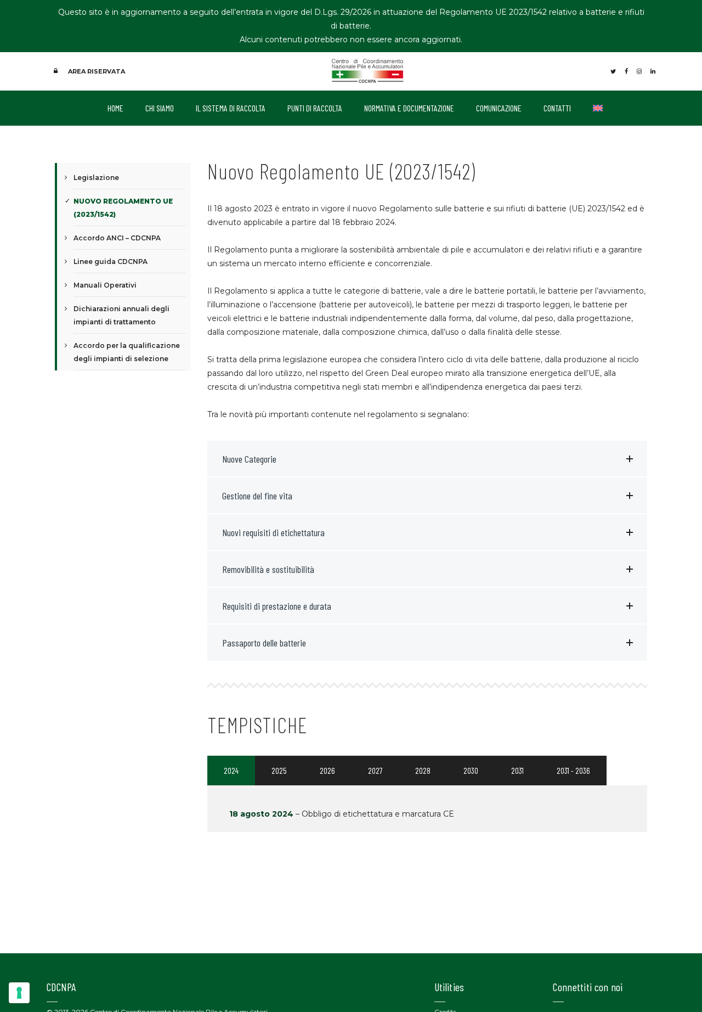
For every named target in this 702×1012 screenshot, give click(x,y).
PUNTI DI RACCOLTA (314, 108)
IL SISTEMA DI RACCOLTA (230, 108)
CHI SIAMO (159, 108)
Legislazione (96, 177)
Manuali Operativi (105, 285)
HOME (115, 108)
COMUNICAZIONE (499, 108)
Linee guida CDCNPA (110, 261)
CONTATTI (557, 108)
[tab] (231, 770)
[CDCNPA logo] (368, 70)
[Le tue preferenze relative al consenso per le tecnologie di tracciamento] (19, 992)
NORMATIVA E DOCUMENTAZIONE (409, 108)
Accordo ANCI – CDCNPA (117, 238)
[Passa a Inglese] (598, 108)
